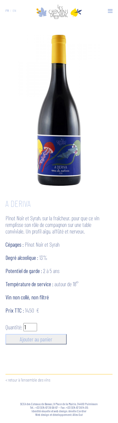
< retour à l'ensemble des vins (27, 379)
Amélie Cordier (77, 411)
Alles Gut (77, 414)
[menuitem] (7, 10)
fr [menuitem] (7, 10)
